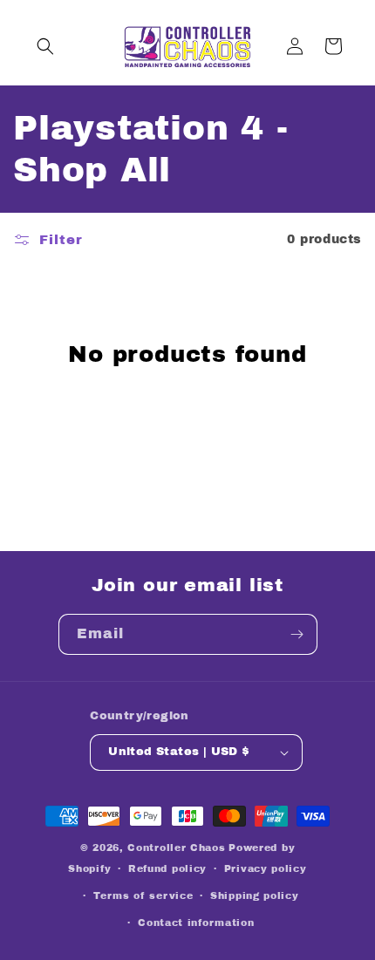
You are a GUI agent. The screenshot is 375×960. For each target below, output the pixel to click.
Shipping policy (254, 895)
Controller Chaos (176, 847)
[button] (45, 46)
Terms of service (143, 895)
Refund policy (167, 868)
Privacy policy (265, 868)
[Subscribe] (297, 634)
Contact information (196, 922)
